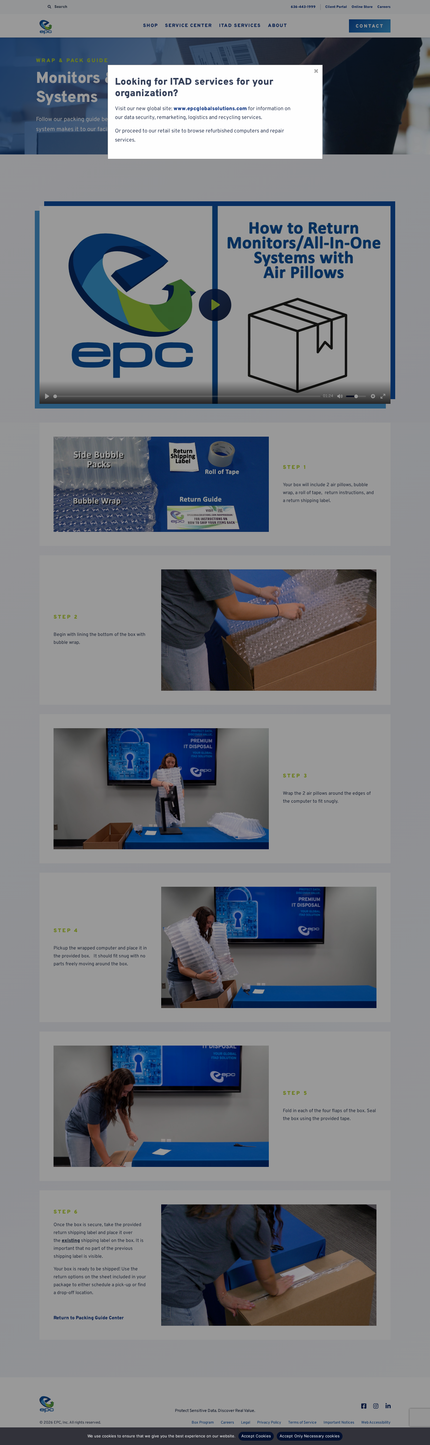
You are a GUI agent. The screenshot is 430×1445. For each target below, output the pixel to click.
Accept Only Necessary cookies (310, 1436)
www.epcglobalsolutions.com (210, 108)
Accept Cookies (256, 1436)
